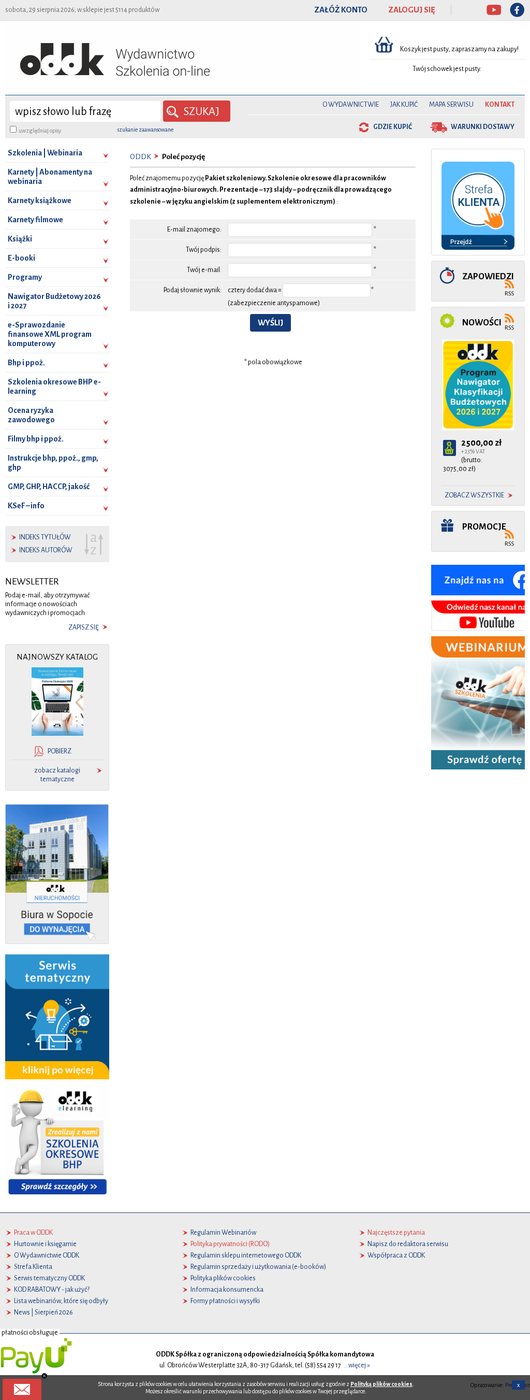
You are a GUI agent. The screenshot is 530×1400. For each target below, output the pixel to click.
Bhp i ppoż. (26, 363)
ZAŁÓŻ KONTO (340, 10)
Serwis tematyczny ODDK (49, 1278)
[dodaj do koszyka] (449, 448)
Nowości (482, 322)
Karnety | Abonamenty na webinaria (50, 176)
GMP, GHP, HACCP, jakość (49, 486)
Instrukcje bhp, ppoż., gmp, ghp (53, 463)
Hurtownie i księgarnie (45, 1244)
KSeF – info (26, 506)
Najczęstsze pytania (396, 1232)
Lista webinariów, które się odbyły (61, 1301)
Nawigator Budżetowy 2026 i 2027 (54, 301)
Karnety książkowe (39, 200)
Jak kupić (404, 104)
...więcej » (357, 1365)
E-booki (21, 258)
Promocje (484, 527)
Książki (20, 239)
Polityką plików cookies (381, 1384)
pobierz (59, 751)
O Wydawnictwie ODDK (46, 1255)
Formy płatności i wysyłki (225, 1301)
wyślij (270, 323)
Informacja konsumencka (226, 1289)
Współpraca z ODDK (396, 1255)
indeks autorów (45, 550)
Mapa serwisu (451, 104)
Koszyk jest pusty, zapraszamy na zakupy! (460, 49)
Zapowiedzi (488, 276)
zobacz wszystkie (474, 495)
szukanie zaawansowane (145, 129)
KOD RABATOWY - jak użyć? (52, 1289)
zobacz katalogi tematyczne (57, 775)
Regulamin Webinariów (223, 1232)
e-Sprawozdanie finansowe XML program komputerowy (50, 334)
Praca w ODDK (33, 1232)
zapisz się (83, 627)
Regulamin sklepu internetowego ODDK (245, 1255)
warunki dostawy (482, 127)
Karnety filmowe (35, 220)
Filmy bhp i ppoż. (36, 439)
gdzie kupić (392, 127)
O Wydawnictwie (350, 104)
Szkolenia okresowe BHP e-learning (54, 386)
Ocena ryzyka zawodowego (31, 415)
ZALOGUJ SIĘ (411, 10)
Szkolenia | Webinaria (45, 153)
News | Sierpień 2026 (43, 1312)
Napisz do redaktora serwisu (407, 1244)
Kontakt (499, 104)
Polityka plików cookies (223, 1278)
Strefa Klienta (33, 1266)
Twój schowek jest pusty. (447, 69)
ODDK (140, 157)
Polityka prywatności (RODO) (230, 1244)
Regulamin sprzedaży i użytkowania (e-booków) (258, 1266)
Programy (25, 277)
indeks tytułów (45, 537)
